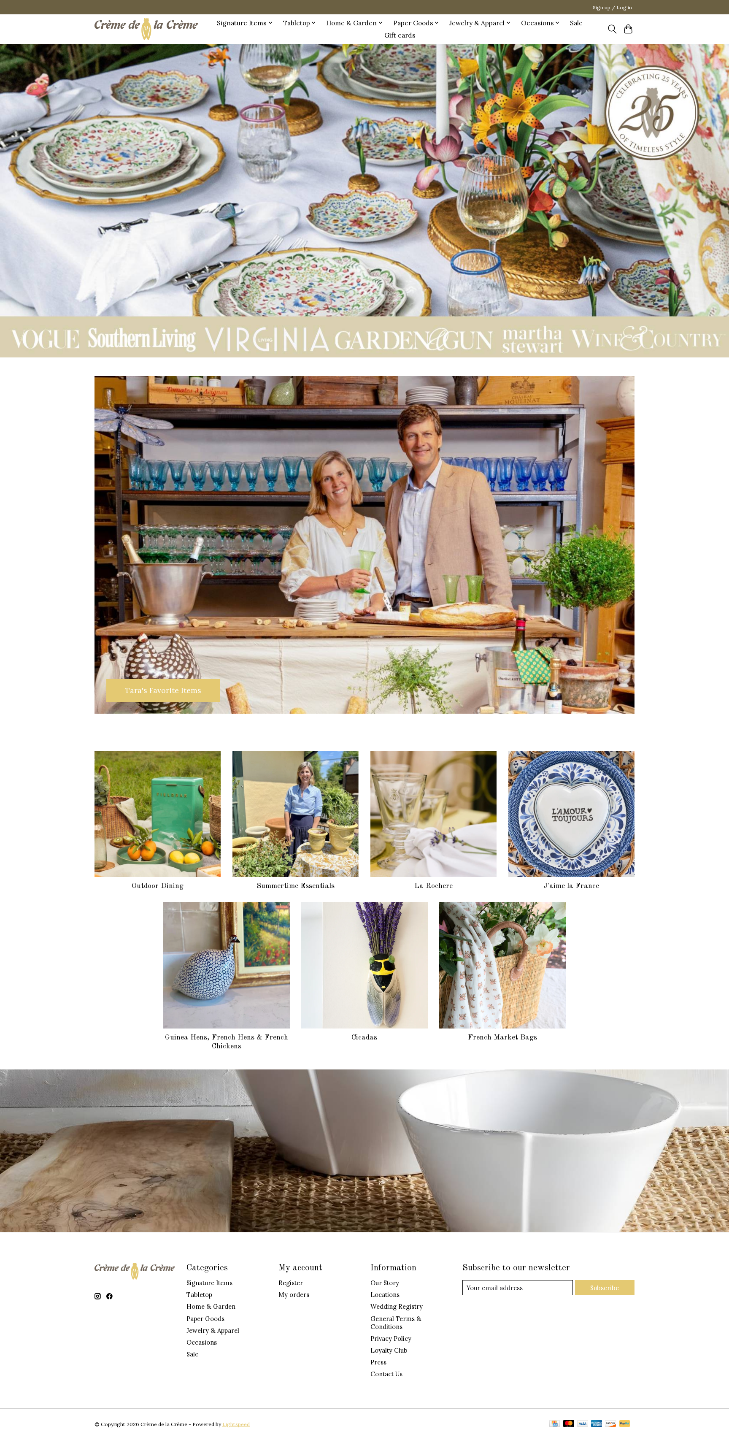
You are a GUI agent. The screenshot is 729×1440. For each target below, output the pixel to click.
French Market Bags (502, 1037)
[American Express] (596, 1424)
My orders (293, 1295)
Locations (385, 1295)
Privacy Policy (390, 1338)
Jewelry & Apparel (212, 1330)
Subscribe (604, 1288)
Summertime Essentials (295, 886)
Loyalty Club (389, 1350)
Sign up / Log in (612, 7)
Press (378, 1362)
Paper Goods (205, 1319)
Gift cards (400, 35)
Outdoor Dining (158, 886)
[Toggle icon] (612, 29)
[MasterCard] (568, 1424)
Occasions (201, 1342)
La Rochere (433, 886)
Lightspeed (236, 1424)
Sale (576, 23)
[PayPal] (624, 1424)
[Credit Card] (554, 1424)
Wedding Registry (396, 1306)
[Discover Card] (610, 1424)
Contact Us (386, 1374)
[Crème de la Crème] (146, 29)
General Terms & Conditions (395, 1323)
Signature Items (209, 1283)
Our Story (384, 1283)
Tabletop (199, 1295)
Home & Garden (210, 1306)
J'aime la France (571, 886)
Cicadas (364, 1037)
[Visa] (582, 1424)
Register (290, 1283)
